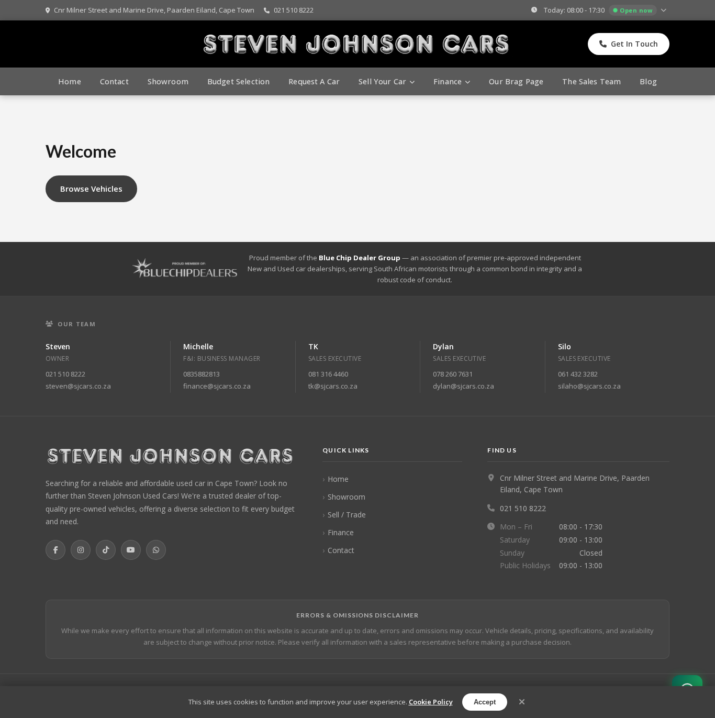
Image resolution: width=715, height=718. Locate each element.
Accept (485, 702)
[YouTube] (131, 550)
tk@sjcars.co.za (333, 386)
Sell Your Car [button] (382, 81)
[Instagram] (81, 550)
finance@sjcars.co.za (217, 386)
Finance (341, 532)
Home (69, 81)
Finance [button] (447, 81)
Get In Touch (634, 44)
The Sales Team (591, 81)
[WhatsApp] (156, 550)
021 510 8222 (293, 10)
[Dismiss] (522, 702)
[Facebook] (55, 550)
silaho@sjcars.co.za (589, 386)
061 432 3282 (578, 374)
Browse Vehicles (91, 188)
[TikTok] (106, 550)
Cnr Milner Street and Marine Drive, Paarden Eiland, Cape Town (153, 10)
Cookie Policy (431, 701)
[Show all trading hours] (664, 10)
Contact (114, 81)
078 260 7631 (453, 374)
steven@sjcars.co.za (78, 386)
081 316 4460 (328, 374)
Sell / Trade (347, 515)
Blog (648, 81)
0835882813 (201, 374)
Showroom (168, 81)
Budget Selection (238, 81)
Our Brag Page (516, 81)
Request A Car (314, 81)
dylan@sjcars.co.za (463, 386)
